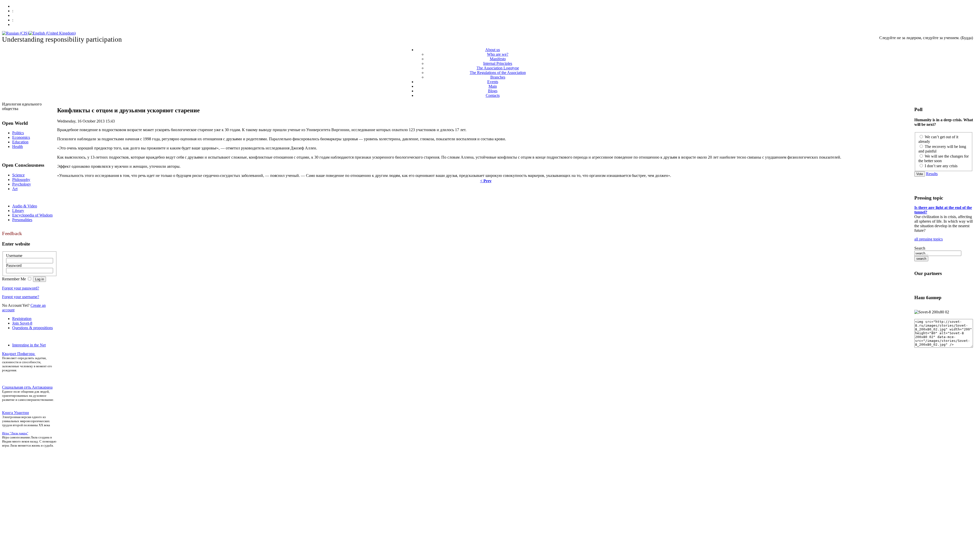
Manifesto (498, 59)
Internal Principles (497, 63)
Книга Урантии (15, 412)
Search (919, 248)
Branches (497, 77)
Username (14, 255)
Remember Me (14, 279)
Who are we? (497, 54)
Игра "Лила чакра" (15, 433)
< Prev (486, 181)
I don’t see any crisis (941, 166)
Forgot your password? (20, 288)
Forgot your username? (20, 297)
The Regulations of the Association (498, 72)
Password (14, 265)
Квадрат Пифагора (19, 354)
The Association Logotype (498, 68)
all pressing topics (928, 239)
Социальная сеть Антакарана (27, 387)
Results (932, 174)
